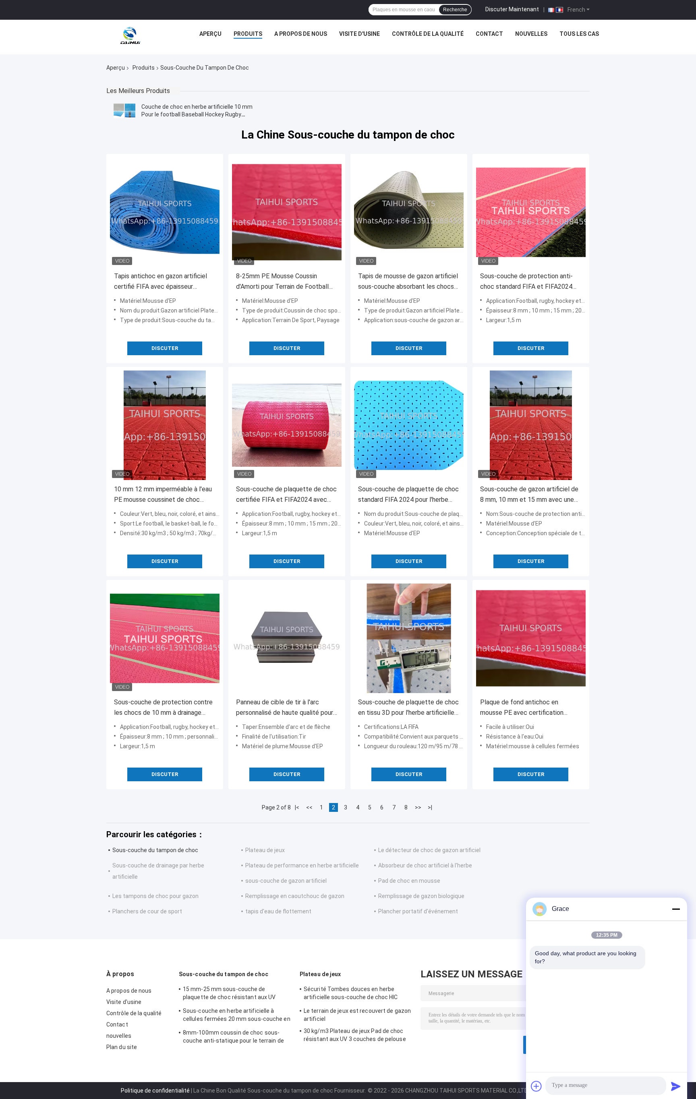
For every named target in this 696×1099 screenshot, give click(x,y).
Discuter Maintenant (512, 9)
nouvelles (531, 34)
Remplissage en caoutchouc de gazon (294, 896)
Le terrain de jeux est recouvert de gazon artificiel (357, 1015)
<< (309, 807)
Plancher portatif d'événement (418, 911)
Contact (489, 34)
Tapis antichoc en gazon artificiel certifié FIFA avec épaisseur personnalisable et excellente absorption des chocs (160, 282)
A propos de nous (300, 34)
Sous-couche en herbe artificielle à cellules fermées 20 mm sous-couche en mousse (236, 1016)
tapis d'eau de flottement (278, 911)
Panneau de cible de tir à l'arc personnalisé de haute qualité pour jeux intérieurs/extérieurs (284, 708)
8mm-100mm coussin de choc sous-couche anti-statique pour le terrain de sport (233, 1037)
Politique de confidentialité (155, 1090)
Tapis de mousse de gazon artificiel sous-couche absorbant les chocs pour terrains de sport (408, 282)
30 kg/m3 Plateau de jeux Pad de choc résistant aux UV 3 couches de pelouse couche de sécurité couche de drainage (355, 1036)
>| (430, 807)
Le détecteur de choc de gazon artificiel (429, 850)
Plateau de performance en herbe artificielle (302, 865)
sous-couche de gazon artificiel (286, 881)
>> (418, 807)
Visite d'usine (359, 34)
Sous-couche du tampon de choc (155, 850)
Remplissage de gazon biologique (421, 896)
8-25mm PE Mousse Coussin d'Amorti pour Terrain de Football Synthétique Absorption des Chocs (285, 282)
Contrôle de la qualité (428, 34)
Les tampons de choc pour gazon (155, 896)
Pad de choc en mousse (409, 881)
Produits (248, 34)
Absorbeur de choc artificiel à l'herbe (425, 865)
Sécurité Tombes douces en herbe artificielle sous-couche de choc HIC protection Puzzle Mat (351, 994)
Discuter (164, 348)
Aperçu (210, 34)
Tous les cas (579, 34)
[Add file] (536, 1086)
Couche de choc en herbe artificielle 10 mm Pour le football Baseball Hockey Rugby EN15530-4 (197, 114)
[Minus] (676, 909)
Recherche (455, 9)
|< (297, 807)
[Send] (675, 1086)
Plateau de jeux (265, 850)
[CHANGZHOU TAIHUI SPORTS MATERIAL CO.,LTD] (129, 36)
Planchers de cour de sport (147, 911)
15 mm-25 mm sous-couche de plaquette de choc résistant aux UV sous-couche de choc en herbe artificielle (237, 994)
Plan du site (121, 1047)
